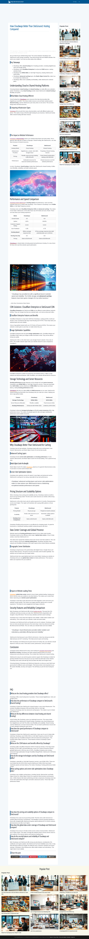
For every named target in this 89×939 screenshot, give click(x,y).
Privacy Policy (56, 937)
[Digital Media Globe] (16, 2)
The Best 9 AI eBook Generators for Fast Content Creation (69, 58)
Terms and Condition (62, 937)
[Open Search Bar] (79, 2)
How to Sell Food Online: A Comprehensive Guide (68, 119)
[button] (75, 2)
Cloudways (13, 111)
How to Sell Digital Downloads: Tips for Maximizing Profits (69, 89)
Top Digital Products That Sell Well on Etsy (67, 104)
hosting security (38, 611)
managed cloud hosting (45, 650)
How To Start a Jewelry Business (65, 134)
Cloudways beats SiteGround (17, 202)
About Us (51, 937)
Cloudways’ (17, 138)
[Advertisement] (44, 12)
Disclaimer (68, 937)
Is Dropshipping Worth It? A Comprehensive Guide (68, 149)
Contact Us (73, 937)
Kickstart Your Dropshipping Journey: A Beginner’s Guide (69, 164)
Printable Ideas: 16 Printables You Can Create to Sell (69, 73)
